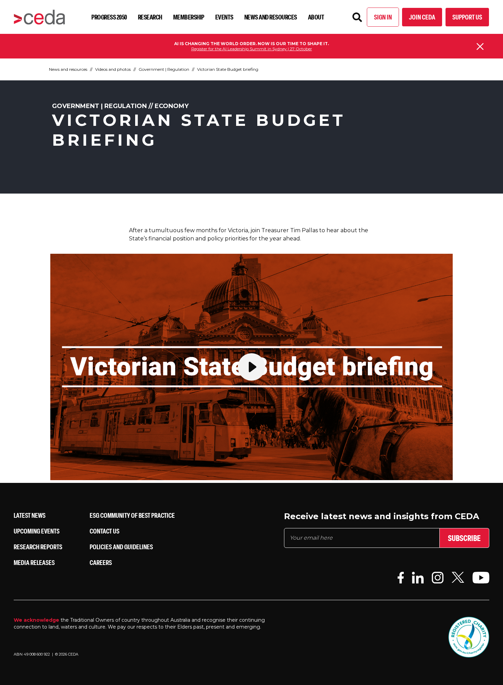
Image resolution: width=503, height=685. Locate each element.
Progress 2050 (109, 17)
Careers (101, 562)
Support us (467, 17)
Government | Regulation (164, 69)
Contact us (104, 531)
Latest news (30, 515)
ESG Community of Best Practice (132, 515)
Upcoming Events (37, 531)
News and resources (270, 17)
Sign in (383, 17)
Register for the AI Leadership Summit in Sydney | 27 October (251, 48)
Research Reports (38, 547)
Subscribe (464, 538)
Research (150, 17)
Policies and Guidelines (121, 547)
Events (224, 17)
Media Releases (34, 562)
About (316, 17)
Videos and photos (113, 69)
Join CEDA (422, 17)
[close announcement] (480, 46)
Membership (188, 17)
